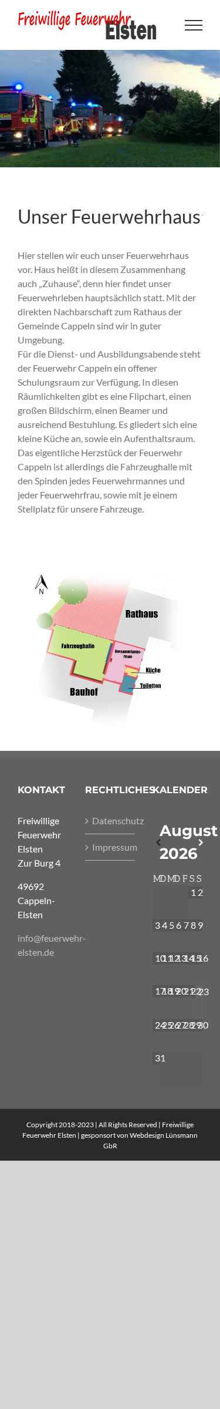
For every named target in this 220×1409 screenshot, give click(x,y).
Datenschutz (110, 820)
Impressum (110, 846)
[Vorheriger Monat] (156, 842)
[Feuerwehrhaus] (110, 558)
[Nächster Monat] (198, 842)
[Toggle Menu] (194, 25)
